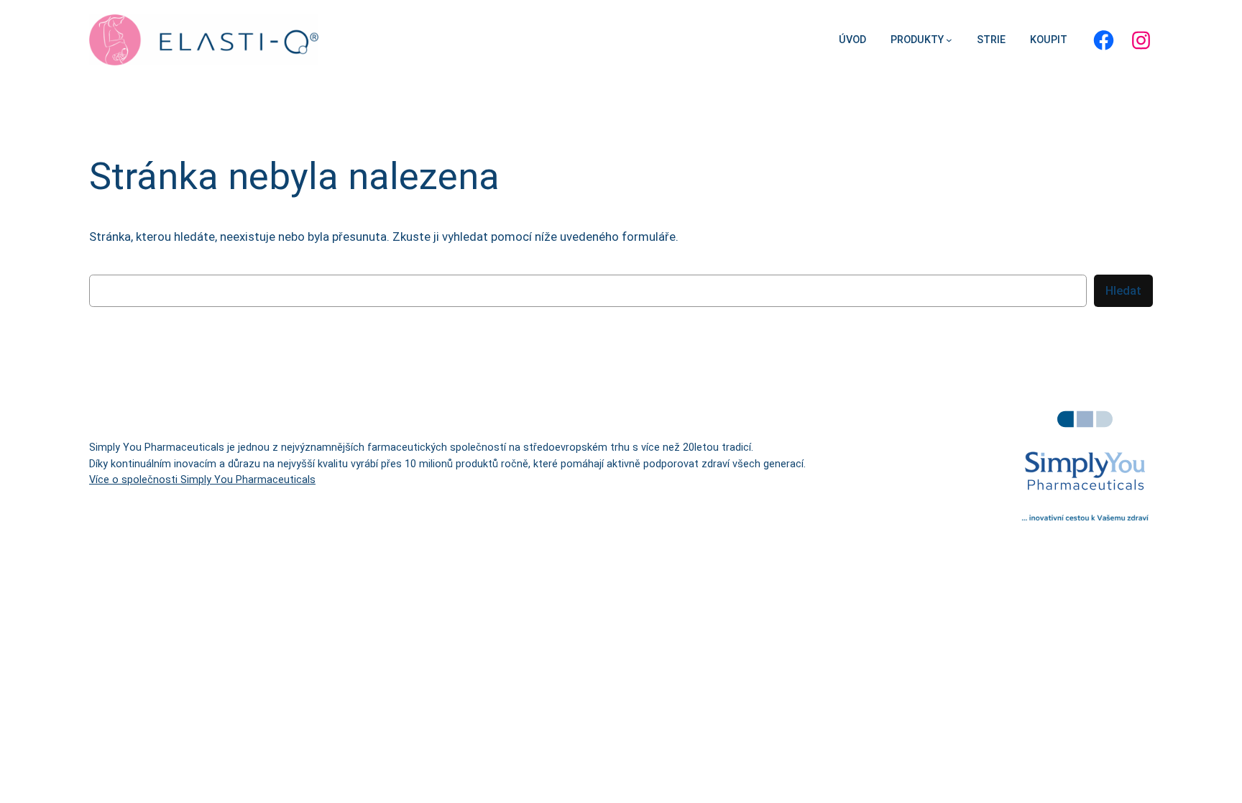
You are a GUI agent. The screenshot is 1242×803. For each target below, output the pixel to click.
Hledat (1123, 290)
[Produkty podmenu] (949, 40)
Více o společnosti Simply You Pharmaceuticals (202, 480)
